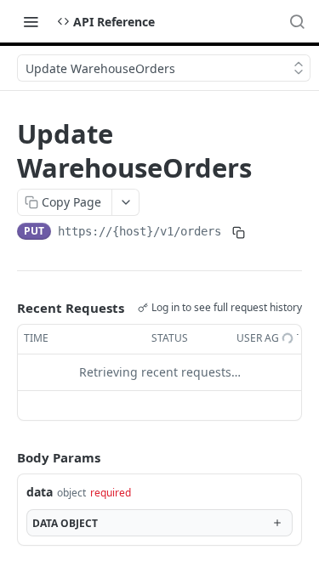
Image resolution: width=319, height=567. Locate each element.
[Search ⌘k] (296, 21)
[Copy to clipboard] (238, 233)
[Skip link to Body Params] (5, 457)
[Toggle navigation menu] (30, 21)
